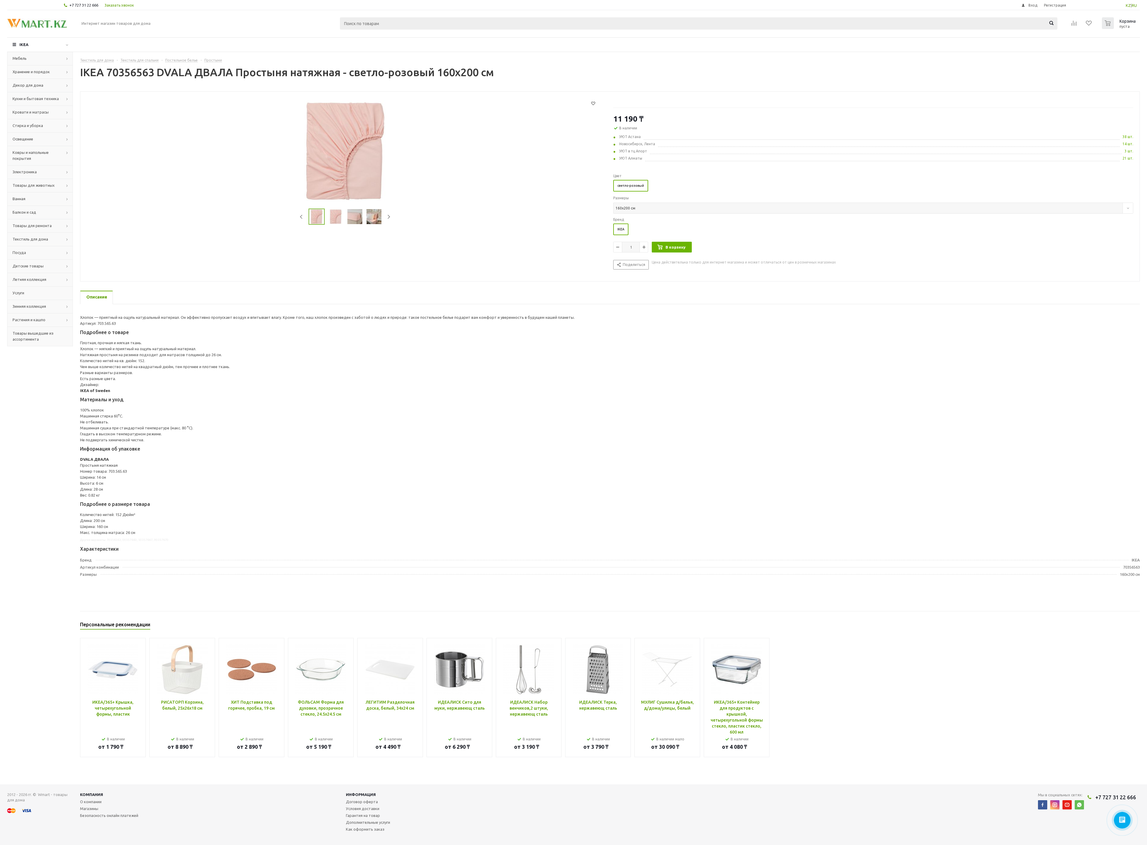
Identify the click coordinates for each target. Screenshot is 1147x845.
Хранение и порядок (31, 72)
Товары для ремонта (32, 226)
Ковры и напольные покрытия (31, 155)
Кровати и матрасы (31, 112)
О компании (91, 802)
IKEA (23, 44)
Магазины (89, 808)
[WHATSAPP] (1079, 804)
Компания (91, 794)
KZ (1128, 5)
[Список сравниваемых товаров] (1074, 25)
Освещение (23, 139)
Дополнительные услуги (368, 822)
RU (1134, 5)
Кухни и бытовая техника (36, 99)
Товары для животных (34, 185)
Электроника (25, 172)
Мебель (20, 58)
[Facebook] (1042, 804)
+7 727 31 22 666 (83, 5)
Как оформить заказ (365, 829)
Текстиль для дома (30, 239)
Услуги (18, 293)
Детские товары (28, 266)
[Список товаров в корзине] (1119, 27)
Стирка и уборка (28, 125)
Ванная (19, 199)
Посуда (19, 252)
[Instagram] (1054, 804)
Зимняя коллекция (29, 306)
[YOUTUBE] (1067, 804)
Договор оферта (362, 802)
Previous (301, 216)
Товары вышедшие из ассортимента (33, 336)
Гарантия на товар (363, 815)
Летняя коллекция (29, 279)
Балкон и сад (24, 212)
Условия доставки (362, 808)
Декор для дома (28, 85)
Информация (361, 794)
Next (388, 216)
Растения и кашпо (29, 320)
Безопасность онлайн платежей (109, 815)
